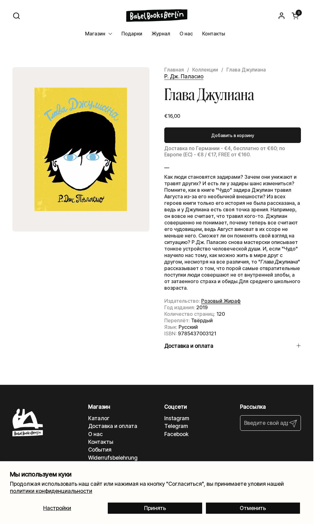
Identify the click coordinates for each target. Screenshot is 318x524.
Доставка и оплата (112, 426)
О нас (95, 434)
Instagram (176, 418)
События (99, 450)
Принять (155, 508)
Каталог (99, 418)
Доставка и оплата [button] (188, 346)
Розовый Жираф (221, 301)
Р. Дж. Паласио (183, 76)
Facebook (176, 434)
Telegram (176, 426)
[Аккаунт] (281, 16)
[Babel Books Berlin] (156, 15)
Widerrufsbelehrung (113, 458)
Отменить (253, 508)
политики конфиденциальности (51, 491)
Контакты (100, 442)
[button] (16, 16)
